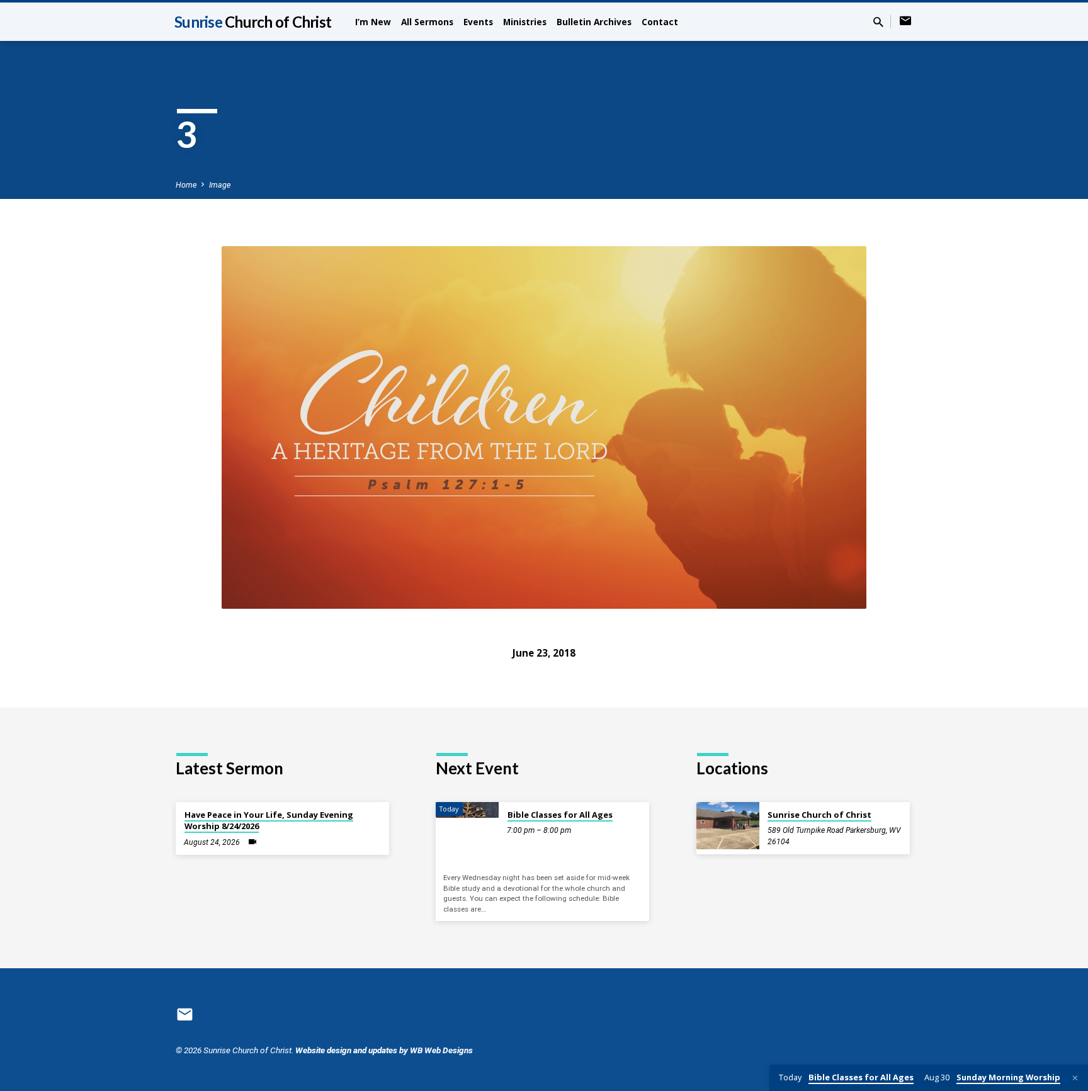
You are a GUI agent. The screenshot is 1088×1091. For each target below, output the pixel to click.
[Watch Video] (252, 842)
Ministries (525, 22)
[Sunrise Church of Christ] (727, 825)
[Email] (905, 21)
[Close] (1075, 1078)
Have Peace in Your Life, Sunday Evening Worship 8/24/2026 (268, 820)
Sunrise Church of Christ (819, 814)
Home (186, 184)
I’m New (373, 22)
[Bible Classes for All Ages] (467, 810)
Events (478, 22)
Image (219, 184)
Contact (660, 22)
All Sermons (427, 22)
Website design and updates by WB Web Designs (384, 1050)
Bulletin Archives (594, 22)
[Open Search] (878, 22)
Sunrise (252, 22)
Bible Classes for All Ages (560, 814)
